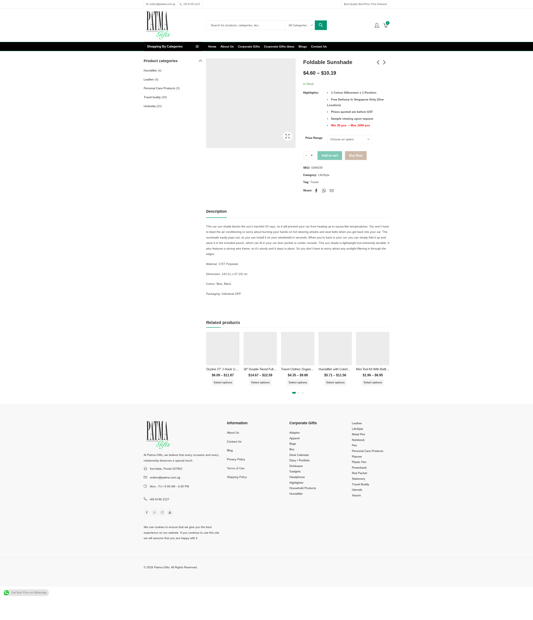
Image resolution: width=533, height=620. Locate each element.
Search (321, 25)
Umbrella (150, 106)
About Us (233, 432)
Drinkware (296, 466)
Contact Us (234, 441)
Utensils (357, 489)
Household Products (302, 488)
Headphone (297, 477)
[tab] (216, 212)
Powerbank (359, 467)
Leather (149, 79)
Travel (314, 182)
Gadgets (295, 471)
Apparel (294, 438)
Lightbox (287, 136)
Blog (230, 450)
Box (291, 449)
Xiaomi (356, 495)
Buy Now (355, 155)
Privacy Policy (236, 459)
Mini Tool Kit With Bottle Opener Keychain (384, 369)
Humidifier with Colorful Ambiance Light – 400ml (351, 369)
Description (216, 211)
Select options (223, 382)
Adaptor (294, 432)
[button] (294, 393)
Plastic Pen (359, 462)
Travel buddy (152, 97)
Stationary (358, 478)
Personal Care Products (159, 88)
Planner (357, 456)
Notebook (358, 440)
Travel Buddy (360, 484)
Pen (354, 445)
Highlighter (296, 482)
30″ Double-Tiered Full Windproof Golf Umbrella (276, 369)
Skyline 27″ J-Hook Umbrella (225, 369)
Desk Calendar (299, 455)
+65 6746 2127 (159, 499)
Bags (292, 443)
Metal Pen (358, 434)
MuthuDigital (179, 573)
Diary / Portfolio (299, 460)
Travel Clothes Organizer (298, 369)
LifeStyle (323, 175)
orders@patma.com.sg (165, 477)
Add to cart (330, 155)
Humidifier (150, 70)
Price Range (314, 137)
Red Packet (359, 473)
